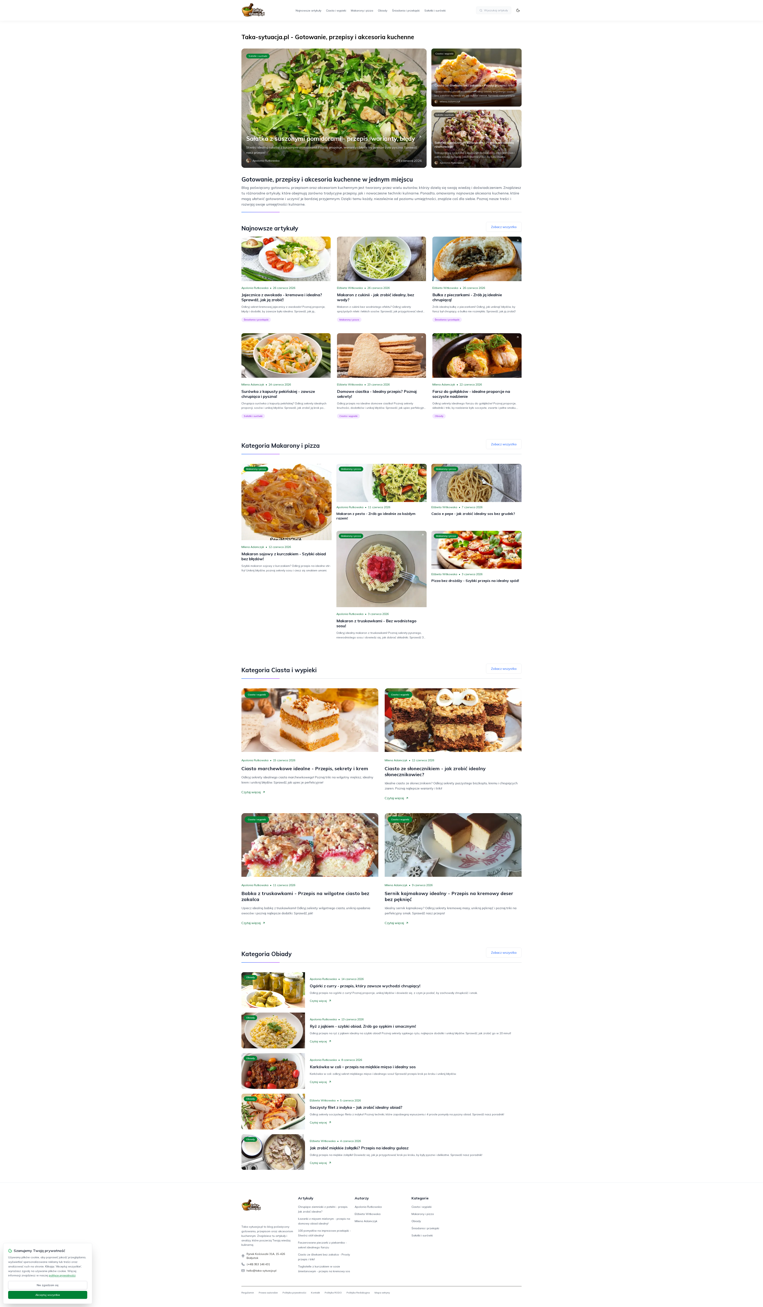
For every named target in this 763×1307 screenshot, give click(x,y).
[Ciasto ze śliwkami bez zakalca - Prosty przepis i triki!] (476, 78)
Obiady (382, 10)
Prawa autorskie (268, 1292)
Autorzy (362, 1198)
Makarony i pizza (362, 10)
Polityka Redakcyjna (358, 1292)
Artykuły (305, 1198)
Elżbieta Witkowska (350, 288)
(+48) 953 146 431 (258, 1264)
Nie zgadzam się (48, 1285)
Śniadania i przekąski (406, 10)
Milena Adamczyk (252, 384)
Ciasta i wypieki (336, 10)
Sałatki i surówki (435, 10)
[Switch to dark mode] (518, 10)
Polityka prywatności (294, 1292)
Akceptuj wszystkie (47, 1295)
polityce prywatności (62, 1275)
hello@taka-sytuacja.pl (261, 1270)
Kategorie (420, 1198)
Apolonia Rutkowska (254, 288)
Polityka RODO (333, 1292)
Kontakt (315, 1292)
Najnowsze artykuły (308, 10)
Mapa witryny (382, 1292)
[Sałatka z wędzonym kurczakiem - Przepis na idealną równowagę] (476, 139)
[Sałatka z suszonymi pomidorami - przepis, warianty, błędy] (334, 108)
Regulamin (247, 1292)
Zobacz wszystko (504, 227)
